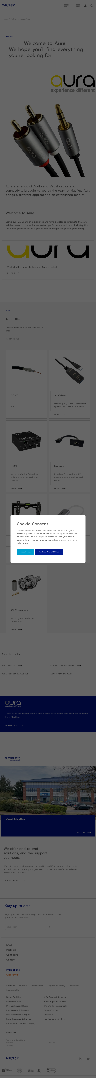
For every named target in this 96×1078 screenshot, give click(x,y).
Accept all (25, 552)
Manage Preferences (49, 552)
